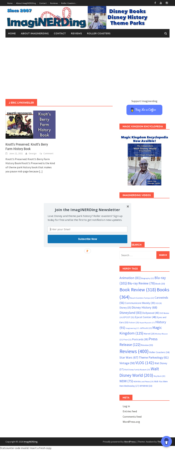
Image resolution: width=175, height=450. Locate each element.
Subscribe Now (87, 239)
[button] (87, 209)
